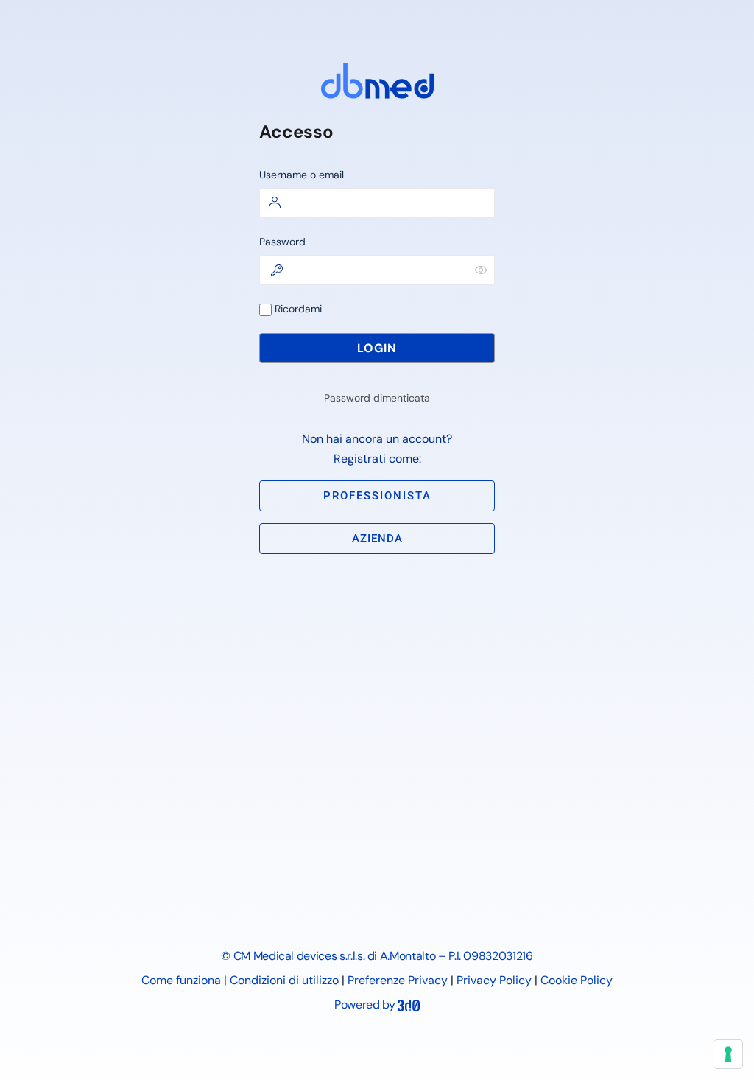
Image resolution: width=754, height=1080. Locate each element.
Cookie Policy (576, 980)
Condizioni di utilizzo (284, 980)
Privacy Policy (494, 980)
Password (282, 241)
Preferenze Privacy (398, 980)
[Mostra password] (481, 269)
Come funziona (181, 980)
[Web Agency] (409, 1004)
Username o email (301, 174)
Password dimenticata (377, 397)
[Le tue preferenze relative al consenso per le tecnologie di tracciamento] (728, 1054)
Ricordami (297, 308)
